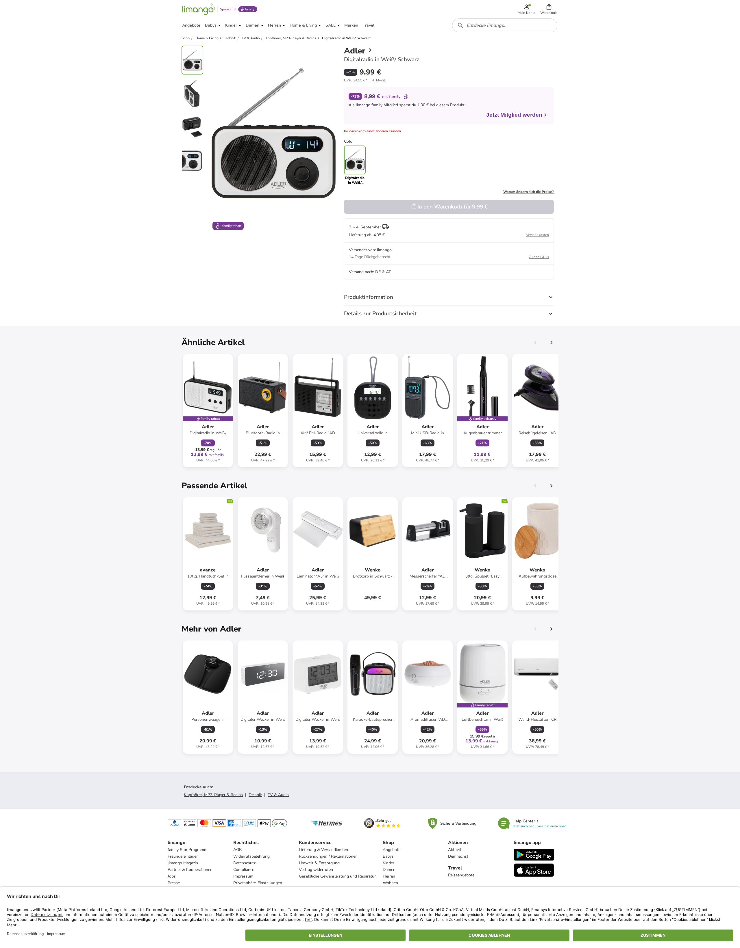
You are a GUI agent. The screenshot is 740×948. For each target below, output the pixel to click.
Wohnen (390, 883)
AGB (237, 849)
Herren (389, 876)
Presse (174, 883)
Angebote (391, 849)
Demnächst (458, 856)
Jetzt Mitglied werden (514, 115)
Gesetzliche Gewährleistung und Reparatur (337, 876)
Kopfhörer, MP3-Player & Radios (213, 795)
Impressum (243, 876)
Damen (389, 869)
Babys (388, 856)
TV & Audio (278, 795)
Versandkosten (537, 234)
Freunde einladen (183, 856)
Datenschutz (244, 863)
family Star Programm (188, 849)
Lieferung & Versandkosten (323, 849)
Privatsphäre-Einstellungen (257, 883)
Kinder (388, 863)
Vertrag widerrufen (316, 869)
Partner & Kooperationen (190, 869)
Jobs (172, 876)
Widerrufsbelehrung (251, 856)
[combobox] (504, 25)
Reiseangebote (461, 875)
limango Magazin (183, 863)
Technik (255, 795)
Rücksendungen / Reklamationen (328, 856)
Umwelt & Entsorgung (319, 863)
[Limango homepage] (198, 9)
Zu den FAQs (539, 257)
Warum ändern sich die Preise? (528, 191)
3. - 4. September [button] (365, 227)
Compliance (243, 869)
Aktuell (454, 849)
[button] (548, 9)
